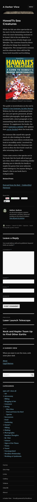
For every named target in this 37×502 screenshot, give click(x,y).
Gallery (5, 479)
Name (5, 278)
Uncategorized (10, 451)
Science (7, 440)
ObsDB (5, 488)
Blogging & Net (10, 401)
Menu (31, 7)
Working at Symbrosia (13, 456)
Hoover (16, 227)
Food (6, 420)
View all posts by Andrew (16, 218)
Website (6, 296)
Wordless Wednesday (12, 454)
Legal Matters (8, 363)
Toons (7, 446)
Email (6, 287)
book (31, 225)
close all (13, 391)
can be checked (12, 129)
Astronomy (9, 396)
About (5, 361)
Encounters (9, 417)
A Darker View (11, 7)
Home (5, 465)
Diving (7, 407)
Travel (7, 448)
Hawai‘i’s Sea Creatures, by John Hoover (18, 108)
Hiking (7, 427)
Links (5, 474)
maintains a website (15, 127)
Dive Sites (10, 409)
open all (6, 391)
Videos (5, 483)
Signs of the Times (12, 443)
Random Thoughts (12, 435)
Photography (9, 433)
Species (25, 225)
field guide (6, 227)
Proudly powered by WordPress (22, 498)
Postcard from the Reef (15, 412)
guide (12, 227)
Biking (7, 399)
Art (6, 393)
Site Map (6, 469)
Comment (7, 250)
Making (7, 430)
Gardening (9, 422)
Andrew (8, 225)
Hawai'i (7, 425)
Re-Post (8, 438)
